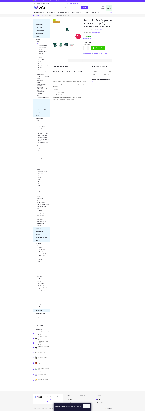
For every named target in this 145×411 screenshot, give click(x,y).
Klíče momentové (41, 55)
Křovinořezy (39, 281)
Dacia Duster (40, 173)
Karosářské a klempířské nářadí (41, 109)
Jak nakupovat (39, 3)
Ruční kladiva (39, 93)
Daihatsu (39, 177)
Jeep (38, 193)
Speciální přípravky (39, 24)
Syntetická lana (40, 128)
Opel (39, 185)
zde (80, 406)
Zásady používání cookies (101, 402)
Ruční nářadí (38, 39)
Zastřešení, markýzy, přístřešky (42, 213)
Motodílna (37, 115)
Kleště (38, 41)
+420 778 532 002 (52, 401)
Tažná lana (38, 122)
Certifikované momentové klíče (42, 317)
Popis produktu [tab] (60, 60)
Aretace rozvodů (39, 27)
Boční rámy (39, 225)
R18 (38, 166)
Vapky (38, 208)
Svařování (37, 323)
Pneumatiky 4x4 (39, 158)
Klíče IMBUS (40, 49)
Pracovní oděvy (38, 228)
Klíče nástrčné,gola (40, 74)
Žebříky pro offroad (40, 215)
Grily (37, 270)
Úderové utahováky (40, 304)
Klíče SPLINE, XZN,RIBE (42, 51)
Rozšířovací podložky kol (41, 221)
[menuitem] (39, 12)
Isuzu (39, 179)
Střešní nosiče (39, 120)
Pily (37, 245)
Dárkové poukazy (39, 310)
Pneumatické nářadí (39, 103)
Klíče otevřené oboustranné (43, 65)
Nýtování (38, 82)
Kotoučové (40, 259)
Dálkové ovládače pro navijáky (43, 142)
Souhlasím (86, 406)
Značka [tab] (104, 60)
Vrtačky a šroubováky (40, 285)
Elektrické (39, 302)
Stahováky (38, 36)
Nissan (39, 175)
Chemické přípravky (39, 231)
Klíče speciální (40, 69)
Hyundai (39, 183)
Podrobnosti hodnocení (98, 29)
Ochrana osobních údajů (101, 401)
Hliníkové (39, 156)
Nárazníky (38, 200)
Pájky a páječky (38, 240)
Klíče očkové (40, 57)
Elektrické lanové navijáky (42, 135)
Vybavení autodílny (39, 33)
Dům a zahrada (38, 243)
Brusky (39, 261)
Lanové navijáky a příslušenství (42, 133)
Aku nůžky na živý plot (42, 274)
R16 (38, 162)
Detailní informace (95, 32)
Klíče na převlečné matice (42, 63)
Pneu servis (38, 106)
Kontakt (98, 399)
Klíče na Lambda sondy (42, 47)
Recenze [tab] (75, 60)
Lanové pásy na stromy (42, 130)
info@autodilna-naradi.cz (53, 399)
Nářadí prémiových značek (40, 313)
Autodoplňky (38, 112)
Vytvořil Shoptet (109, 408)
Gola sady (38, 78)
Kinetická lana (40, 124)
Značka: (87, 55)
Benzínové (40, 300)
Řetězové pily (40, 247)
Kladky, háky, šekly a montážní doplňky (43, 140)
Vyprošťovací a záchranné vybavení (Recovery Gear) (43, 146)
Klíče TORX (40, 67)
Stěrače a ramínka (40, 198)
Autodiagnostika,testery (40, 30)
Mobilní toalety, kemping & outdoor (43, 204)
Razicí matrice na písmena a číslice (43, 97)
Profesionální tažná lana (42, 126)
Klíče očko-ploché (41, 59)
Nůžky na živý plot (40, 272)
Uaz (38, 187)
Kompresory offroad (40, 150)
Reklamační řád (68, 402)
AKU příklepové (42, 290)
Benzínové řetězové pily (43, 251)
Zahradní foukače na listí (41, 296)
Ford (39, 191)
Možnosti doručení (88, 38)
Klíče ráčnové (40, 53)
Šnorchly (38, 196)
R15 (38, 160)
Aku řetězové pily (42, 249)
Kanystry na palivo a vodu (41, 206)
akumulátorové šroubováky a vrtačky (43, 288)
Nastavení (58, 409)
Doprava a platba (46, 3)
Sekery (38, 95)
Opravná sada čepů (40, 223)
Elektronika (38, 234)
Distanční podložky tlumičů (42, 171)
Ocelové (39, 154)
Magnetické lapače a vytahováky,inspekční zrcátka (42, 88)
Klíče (38, 43)
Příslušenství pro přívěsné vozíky (42, 265)
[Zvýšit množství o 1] (88, 47)
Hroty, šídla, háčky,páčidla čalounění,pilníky (41, 85)
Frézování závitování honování (41, 100)
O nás (34, 3)
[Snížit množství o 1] (88, 49)
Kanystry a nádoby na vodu (41, 263)
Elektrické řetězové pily (43, 253)
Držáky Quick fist (40, 217)
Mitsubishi (40, 181)
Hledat (84, 7)
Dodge (39, 189)
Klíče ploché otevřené (42, 71)
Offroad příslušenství (39, 118)
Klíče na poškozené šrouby (42, 45)
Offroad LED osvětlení (41, 202)
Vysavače (38, 267)
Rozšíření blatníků (40, 219)
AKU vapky (40, 210)
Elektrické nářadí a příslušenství (41, 237)
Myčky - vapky (39, 276)
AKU (39, 278)
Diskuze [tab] (89, 60)
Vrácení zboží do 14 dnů (70, 401)
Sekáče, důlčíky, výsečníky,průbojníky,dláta (41, 91)
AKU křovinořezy (41, 283)
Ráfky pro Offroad (40, 152)
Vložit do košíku (98, 48)
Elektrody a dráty (40, 325)
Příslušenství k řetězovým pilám (43, 256)
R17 (38, 164)
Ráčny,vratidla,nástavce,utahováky (43, 76)
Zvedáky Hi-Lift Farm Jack (41, 148)
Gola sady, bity (39, 315)
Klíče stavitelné (40, 61)
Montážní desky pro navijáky (43, 137)
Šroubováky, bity (40, 80)
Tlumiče (38, 169)
